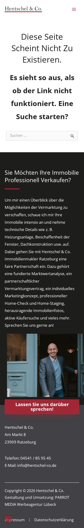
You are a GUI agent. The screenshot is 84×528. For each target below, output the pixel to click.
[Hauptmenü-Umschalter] (74, 9)
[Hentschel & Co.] (23, 9)
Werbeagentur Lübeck (36, 504)
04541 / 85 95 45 (35, 458)
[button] (8, 519)
